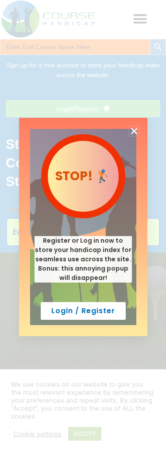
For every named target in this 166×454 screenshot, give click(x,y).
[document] (83, 227)
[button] (134, 131)
